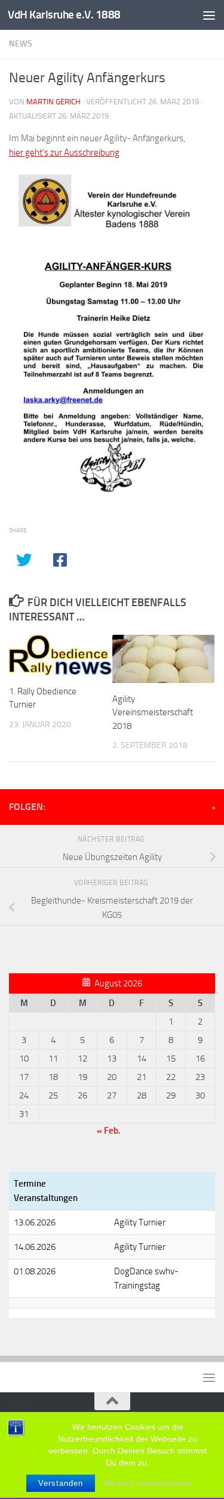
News (20, 44)
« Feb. (109, 1130)
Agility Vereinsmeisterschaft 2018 (152, 712)
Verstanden (60, 1483)
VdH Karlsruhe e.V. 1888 (64, 14)
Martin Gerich (53, 101)
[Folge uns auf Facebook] (213, 808)
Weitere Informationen (147, 1483)
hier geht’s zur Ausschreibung (64, 152)
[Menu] (209, 15)
